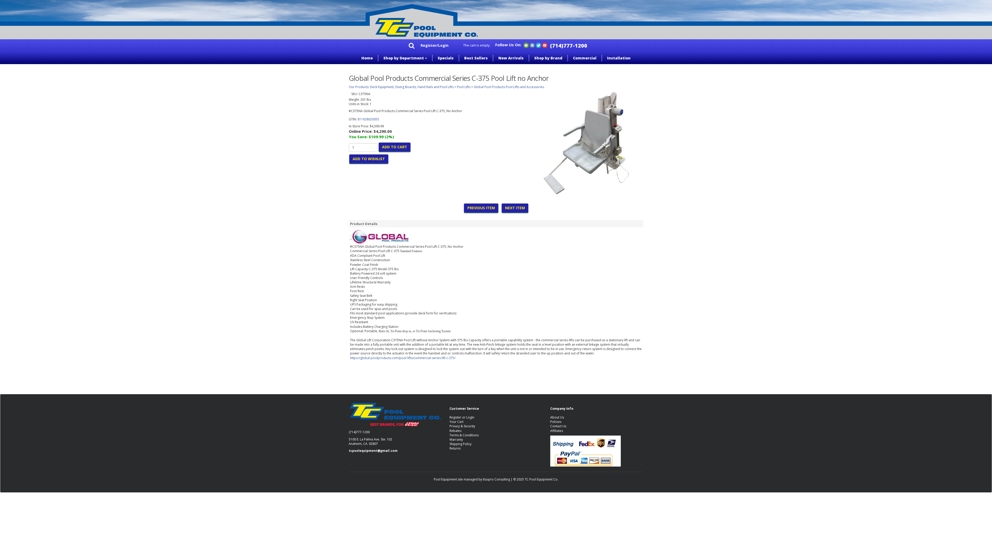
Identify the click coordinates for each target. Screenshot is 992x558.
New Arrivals (511, 58)
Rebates (455, 431)
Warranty (456, 439)
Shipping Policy (460, 444)
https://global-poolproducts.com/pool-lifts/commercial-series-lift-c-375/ (402, 358)
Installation (619, 58)
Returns (455, 448)
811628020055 (368, 119)
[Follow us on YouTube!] (544, 45)
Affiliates (556, 431)
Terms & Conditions (464, 435)
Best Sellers (476, 58)
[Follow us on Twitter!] (538, 45)
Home (367, 58)
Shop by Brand (548, 58)
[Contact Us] (526, 45)
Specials (446, 58)
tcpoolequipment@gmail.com (373, 450)
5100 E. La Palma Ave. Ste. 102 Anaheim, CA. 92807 (370, 441)
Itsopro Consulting (496, 479)
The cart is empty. (477, 45)
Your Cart (456, 422)
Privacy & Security (462, 426)
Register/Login (434, 45)
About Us (557, 417)
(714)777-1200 (568, 45)
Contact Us (558, 426)
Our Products (358, 87)
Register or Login (462, 417)
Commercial (584, 58)
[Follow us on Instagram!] (532, 45)
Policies (555, 422)
